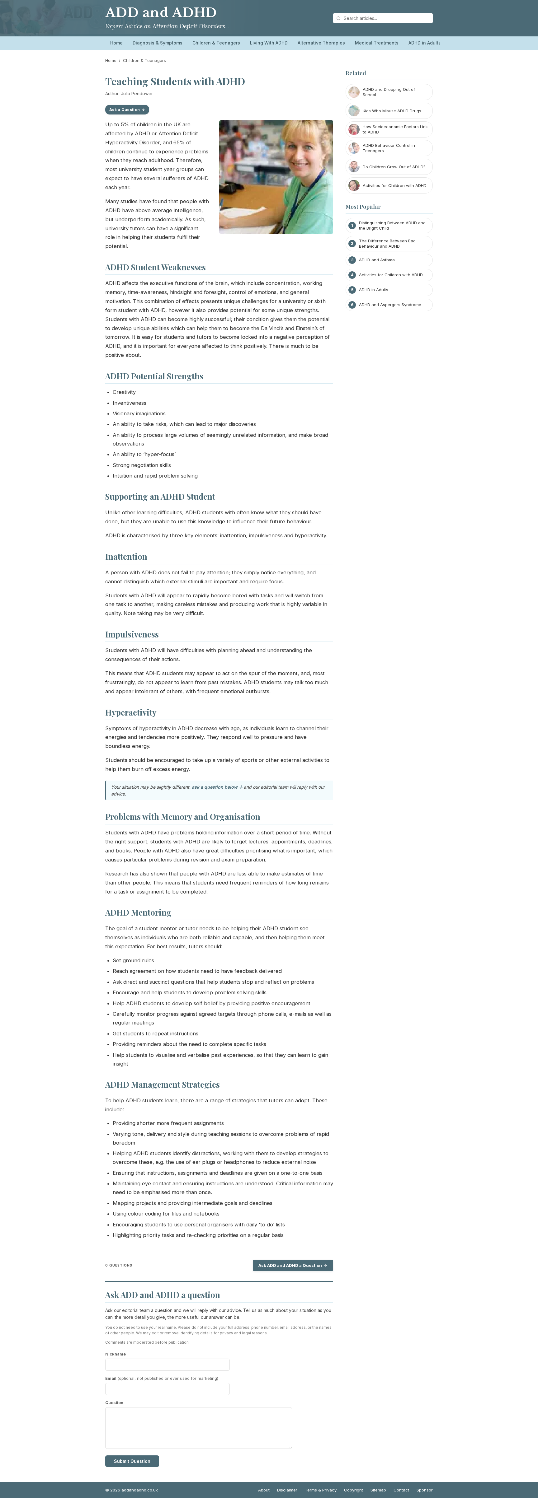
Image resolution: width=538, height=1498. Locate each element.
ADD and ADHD (161, 13)
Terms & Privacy (321, 1489)
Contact (401, 1489)
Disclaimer (287, 1489)
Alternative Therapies (321, 42)
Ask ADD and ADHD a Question (290, 1265)
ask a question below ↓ (217, 787)
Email (161, 1378)
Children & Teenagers (216, 42)
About (264, 1489)
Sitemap (378, 1489)
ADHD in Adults (424, 42)
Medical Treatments (377, 42)
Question (114, 1402)
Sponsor (425, 1489)
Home (116, 42)
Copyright (353, 1489)
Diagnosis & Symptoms (157, 42)
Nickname (115, 1353)
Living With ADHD (269, 42)
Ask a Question (124, 109)
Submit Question (132, 1461)
